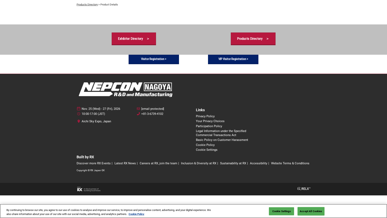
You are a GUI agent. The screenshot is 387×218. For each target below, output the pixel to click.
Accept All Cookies (311, 211)
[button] (134, 38)
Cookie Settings (281, 211)
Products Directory (87, 4)
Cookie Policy (136, 213)
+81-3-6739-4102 (152, 114)
